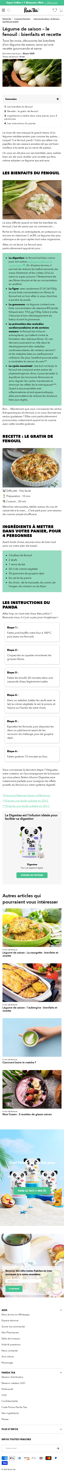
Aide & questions (11, 1344)
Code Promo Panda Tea (14, 1407)
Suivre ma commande (13, 1326)
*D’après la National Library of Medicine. (26, 795)
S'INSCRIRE (14, 1289)
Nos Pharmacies (10, 1332)
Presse (5, 1419)
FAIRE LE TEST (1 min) (32, 1190)
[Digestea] (32, 842)
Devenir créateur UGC (13, 1383)
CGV (4, 1395)
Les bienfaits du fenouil (18, 106)
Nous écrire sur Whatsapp (16, 1314)
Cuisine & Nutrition (22, 18)
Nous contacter (10, 1350)
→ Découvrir (51, 2)
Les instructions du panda (19, 123)
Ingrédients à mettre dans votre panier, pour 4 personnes (30, 117)
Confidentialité (10, 1401)
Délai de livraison (11, 1338)
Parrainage (7, 1362)
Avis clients (8, 1356)
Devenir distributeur (12, 1377)
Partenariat (7, 1389)
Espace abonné (10, 1320)
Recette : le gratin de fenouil (21, 111)
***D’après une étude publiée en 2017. (26, 806)
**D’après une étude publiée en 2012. (25, 801)
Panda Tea (6, 18)
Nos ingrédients (10, 1413)
